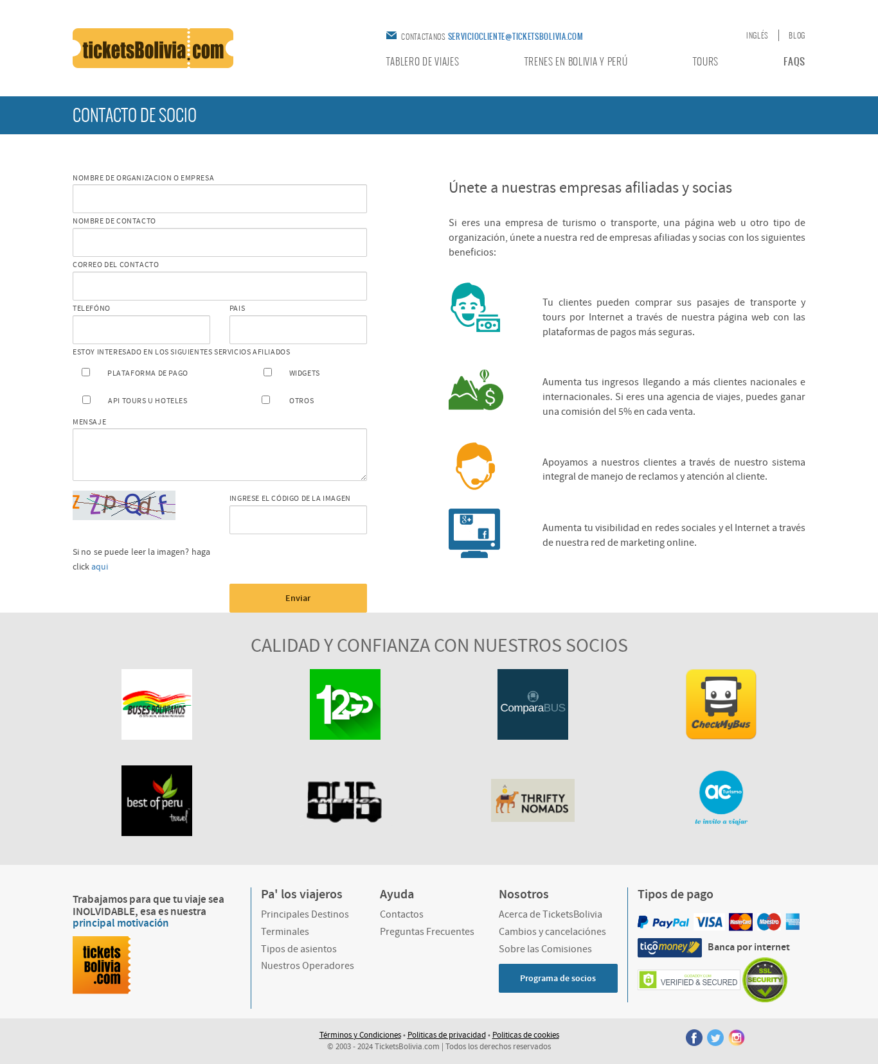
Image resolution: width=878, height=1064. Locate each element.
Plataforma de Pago (147, 373)
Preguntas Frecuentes (427, 931)
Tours (706, 61)
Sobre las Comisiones (545, 949)
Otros (301, 401)
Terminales (285, 931)
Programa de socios (558, 978)
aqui (99, 567)
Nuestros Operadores (307, 965)
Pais (237, 308)
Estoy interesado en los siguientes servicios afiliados (181, 352)
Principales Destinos (305, 914)
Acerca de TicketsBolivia (550, 914)
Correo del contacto (116, 265)
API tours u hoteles (147, 401)
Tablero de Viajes (423, 61)
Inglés (757, 35)
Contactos (402, 914)
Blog (797, 35)
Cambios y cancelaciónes (552, 931)
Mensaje (89, 422)
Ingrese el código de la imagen (290, 498)
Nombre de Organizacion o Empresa (143, 178)
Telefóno (92, 308)
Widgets (304, 373)
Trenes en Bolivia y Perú (576, 61)
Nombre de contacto (114, 221)
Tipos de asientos (299, 949)
